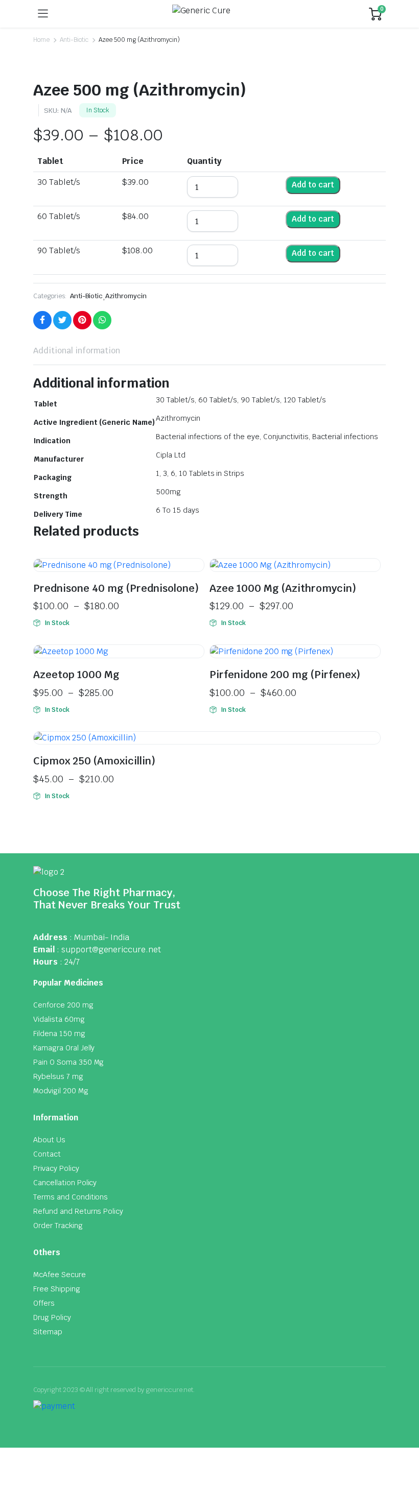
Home (41, 40)
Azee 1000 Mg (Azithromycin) (283, 588)
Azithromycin (126, 296)
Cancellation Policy (65, 1182)
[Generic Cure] (208, 14)
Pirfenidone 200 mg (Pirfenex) (285, 674)
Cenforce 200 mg (63, 1005)
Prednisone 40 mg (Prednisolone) (116, 588)
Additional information (76, 350)
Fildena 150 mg (59, 1033)
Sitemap (47, 1331)
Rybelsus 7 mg (58, 1076)
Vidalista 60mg (59, 1019)
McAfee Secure (59, 1274)
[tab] (76, 351)
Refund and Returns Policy (78, 1211)
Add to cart (313, 184)
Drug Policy (52, 1317)
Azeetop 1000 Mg (76, 674)
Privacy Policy (56, 1168)
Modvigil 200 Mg (60, 1090)
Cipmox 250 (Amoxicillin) (94, 760)
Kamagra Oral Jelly (64, 1047)
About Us (49, 1139)
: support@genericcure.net (109, 949)
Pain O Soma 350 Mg (68, 1062)
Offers (44, 1303)
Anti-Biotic (74, 40)
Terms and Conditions (70, 1197)
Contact (47, 1154)
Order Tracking (58, 1225)
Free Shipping (56, 1288)
